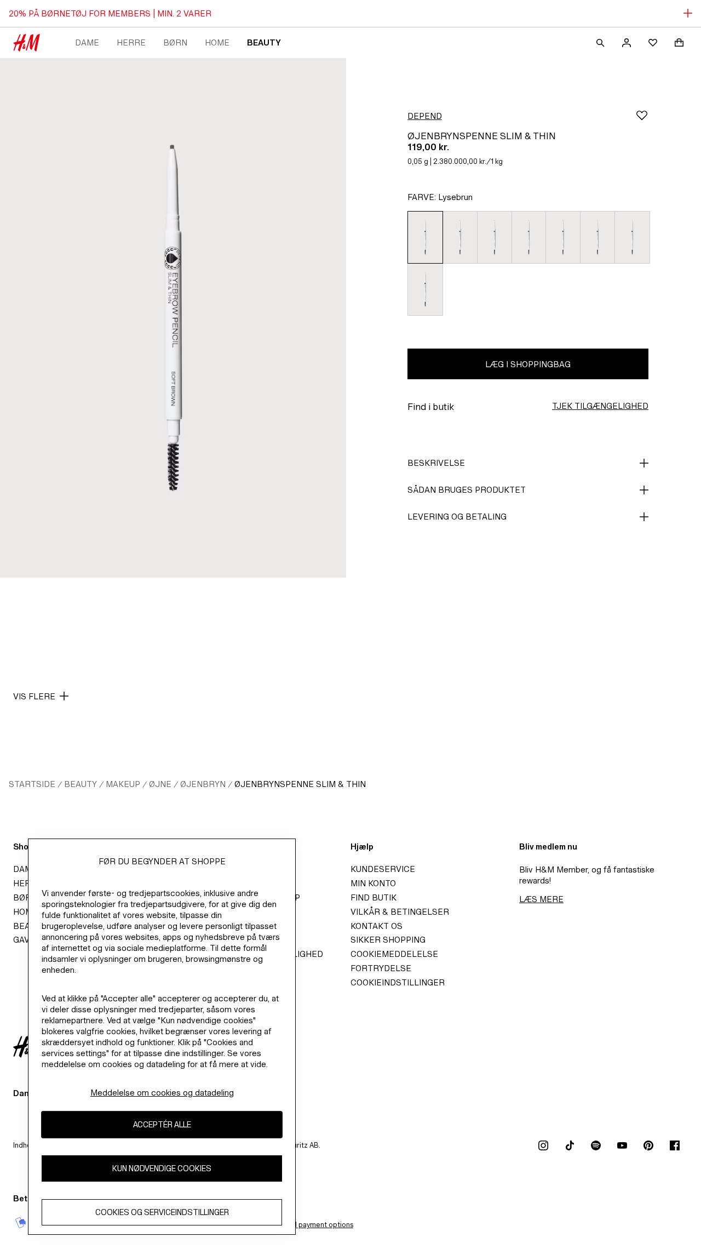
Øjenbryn (203, 784)
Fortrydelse (380, 968)
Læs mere (541, 899)
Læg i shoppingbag (528, 364)
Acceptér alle (162, 1125)
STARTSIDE (32, 784)
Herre (131, 42)
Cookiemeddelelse (394, 954)
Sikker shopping (388, 939)
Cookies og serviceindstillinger (162, 1212)
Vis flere (34, 696)
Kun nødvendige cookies (161, 1168)
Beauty (264, 42)
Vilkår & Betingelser (399, 911)
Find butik (373, 897)
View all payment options (312, 1225)
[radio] (425, 237)
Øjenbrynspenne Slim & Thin (300, 784)
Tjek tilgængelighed (600, 406)
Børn (175, 42)
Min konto (373, 883)
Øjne (160, 784)
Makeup (123, 784)
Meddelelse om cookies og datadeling (162, 1092)
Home (217, 42)
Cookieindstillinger (397, 982)
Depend (424, 116)
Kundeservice (382, 869)
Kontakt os (376, 926)
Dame (87, 42)
